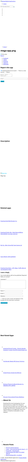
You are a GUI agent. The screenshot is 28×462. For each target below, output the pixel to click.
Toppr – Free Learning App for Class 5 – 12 (16, 449)
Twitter (5, 60)
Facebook (5, 58)
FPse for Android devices (12, 447)
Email (2, 293)
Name (2, 291)
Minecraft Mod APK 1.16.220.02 (14, 455)
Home (4, 4)
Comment (4, 279)
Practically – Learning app (12, 450)
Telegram (5, 63)
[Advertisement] (14, 31)
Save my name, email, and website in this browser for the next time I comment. (12, 299)
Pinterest (5, 61)
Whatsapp (5, 64)
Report (2, 55)
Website (3, 296)
